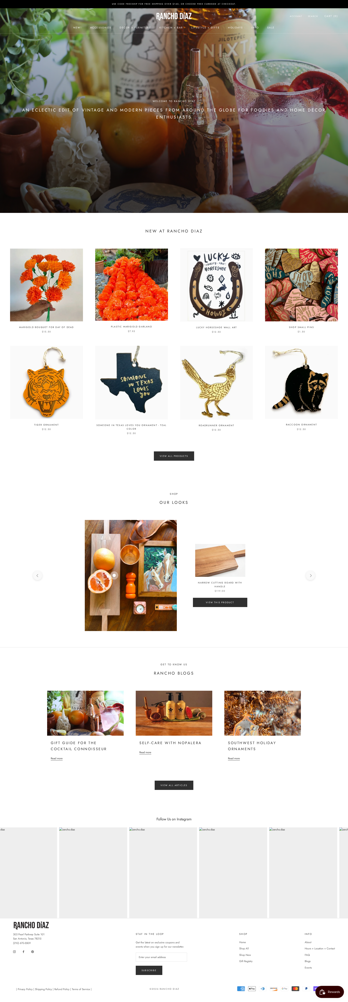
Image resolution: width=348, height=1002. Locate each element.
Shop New (245, 955)
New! (77, 27)
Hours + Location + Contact (320, 948)
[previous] (37, 575)
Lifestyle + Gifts (205, 27)
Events (308, 968)
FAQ (307, 955)
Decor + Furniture (135, 27)
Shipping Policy (43, 989)
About (308, 942)
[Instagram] (14, 951)
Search (313, 16)
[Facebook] (23, 951)
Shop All (244, 948)
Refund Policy (61, 989)
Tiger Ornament (46, 424)
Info (255, 27)
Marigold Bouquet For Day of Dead (46, 327)
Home (242, 942)
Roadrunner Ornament (216, 425)
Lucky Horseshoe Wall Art (216, 327)
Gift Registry (246, 961)
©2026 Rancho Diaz (164, 989)
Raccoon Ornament (301, 424)
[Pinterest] (32, 951)
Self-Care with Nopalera (170, 743)
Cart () (331, 16)
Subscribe (149, 970)
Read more (57, 758)
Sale (271, 27)
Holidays (235, 27)
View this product (220, 602)
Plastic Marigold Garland (131, 326)
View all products (174, 456)
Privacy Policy (25, 989)
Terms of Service (81, 989)
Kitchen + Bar (171, 27)
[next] (310, 575)
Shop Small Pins (301, 327)
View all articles (174, 785)
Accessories (100, 27)
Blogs (308, 961)
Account (296, 16)
